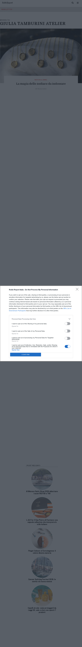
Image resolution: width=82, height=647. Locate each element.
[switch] (67, 323)
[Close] (78, 290)
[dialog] (41, 323)
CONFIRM (26, 354)
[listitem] (41, 319)
